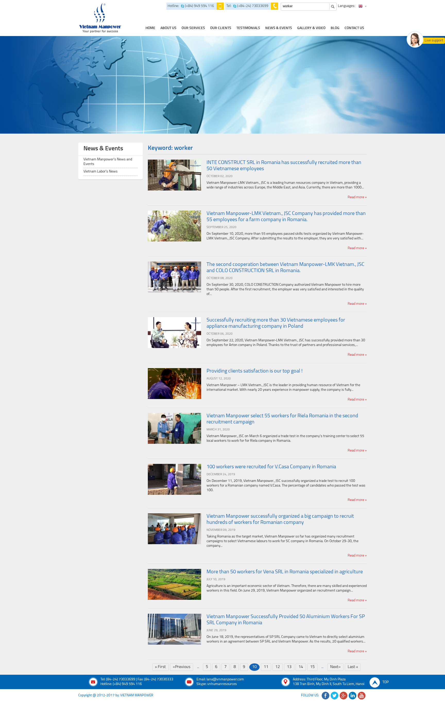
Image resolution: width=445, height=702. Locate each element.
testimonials (248, 28)
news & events (278, 28)
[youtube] (361, 695)
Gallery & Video (311, 28)
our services (193, 28)
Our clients (220, 28)
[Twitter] (334, 695)
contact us (354, 28)
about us (168, 28)
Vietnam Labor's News (100, 172)
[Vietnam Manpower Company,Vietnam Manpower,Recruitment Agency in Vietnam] (99, 18)
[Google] (343, 695)
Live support (434, 40)
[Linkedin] (352, 695)
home (150, 28)
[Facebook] (325, 695)
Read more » (357, 197)
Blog (335, 28)
